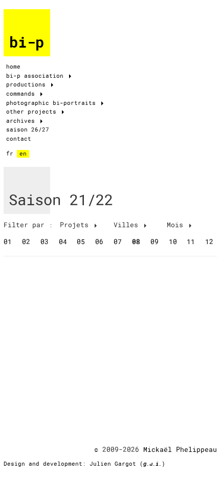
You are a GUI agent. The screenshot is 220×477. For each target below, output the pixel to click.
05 (81, 241)
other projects (33, 111)
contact (18, 138)
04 (63, 241)
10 (173, 241)
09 (154, 241)
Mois (177, 224)
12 (209, 241)
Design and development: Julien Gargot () (84, 463)
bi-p (26, 42)
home (13, 66)
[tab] (30, 225)
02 (26, 241)
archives (22, 120)
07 (118, 241)
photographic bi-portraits (52, 102)
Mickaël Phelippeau (180, 449)
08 (136, 241)
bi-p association (36, 75)
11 (191, 241)
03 (44, 241)
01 (8, 241)
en (23, 153)
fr (9, 153)
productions (27, 84)
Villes (128, 224)
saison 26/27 (27, 129)
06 (99, 241)
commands (22, 93)
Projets (76, 224)
